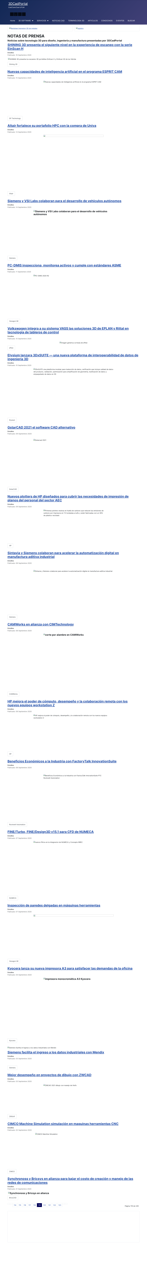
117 (29, 1205)
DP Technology (15, 118)
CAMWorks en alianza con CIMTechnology (41, 624)
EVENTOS (120, 21)
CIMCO (12, 1171)
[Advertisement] (69, 1227)
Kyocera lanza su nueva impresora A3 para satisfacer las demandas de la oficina (70, 968)
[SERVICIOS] (47, 20)
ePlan (11, 348)
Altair (11, 194)
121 (49, 1205)
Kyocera (12, 1041)
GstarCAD (13, 489)
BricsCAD (12, 1198)
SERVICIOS (41, 21)
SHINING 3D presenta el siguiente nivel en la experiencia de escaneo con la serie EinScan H (70, 47)
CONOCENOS (106, 21)
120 (44, 1205)
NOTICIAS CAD (58, 21)
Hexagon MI (13, 321)
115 (20, 1205)
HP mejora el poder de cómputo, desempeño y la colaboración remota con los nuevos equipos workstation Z (68, 703)
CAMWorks (13, 694)
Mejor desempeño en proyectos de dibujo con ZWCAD (49, 1075)
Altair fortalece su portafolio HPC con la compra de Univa (52, 126)
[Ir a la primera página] (9, 1204)
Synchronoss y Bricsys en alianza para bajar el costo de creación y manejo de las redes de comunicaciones (70, 1180)
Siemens (12, 258)
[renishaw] (23, 28)
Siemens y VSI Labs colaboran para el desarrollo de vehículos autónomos (64, 201)
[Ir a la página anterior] (11, 1204)
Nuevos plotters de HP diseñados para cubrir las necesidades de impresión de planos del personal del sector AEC (68, 498)
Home (12, 21)
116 (25, 1205)
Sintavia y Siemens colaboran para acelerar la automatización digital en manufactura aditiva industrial (63, 555)
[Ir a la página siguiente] (63, 1204)
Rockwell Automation (17, 824)
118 (34, 1205)
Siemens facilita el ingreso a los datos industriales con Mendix (56, 1052)
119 (39, 1205)
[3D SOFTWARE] (32, 20)
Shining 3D (13, 64)
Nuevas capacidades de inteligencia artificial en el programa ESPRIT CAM (65, 72)
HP (10, 546)
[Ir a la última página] (66, 1204)
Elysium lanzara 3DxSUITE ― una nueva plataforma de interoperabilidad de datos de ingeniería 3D (73, 357)
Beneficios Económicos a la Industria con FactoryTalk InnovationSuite (62, 761)
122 (54, 1205)
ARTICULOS (93, 21)
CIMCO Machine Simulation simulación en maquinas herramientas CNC (63, 1124)
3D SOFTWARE (24, 21)
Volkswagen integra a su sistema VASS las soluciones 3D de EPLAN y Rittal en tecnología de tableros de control (68, 330)
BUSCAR (131, 21)
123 (59, 1205)
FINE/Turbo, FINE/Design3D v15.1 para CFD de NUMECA (51, 832)
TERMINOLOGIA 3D (76, 21)
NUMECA (12, 898)
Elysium (12, 420)
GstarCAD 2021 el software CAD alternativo (41, 427)
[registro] (80, 28)
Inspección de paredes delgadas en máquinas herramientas (54, 905)
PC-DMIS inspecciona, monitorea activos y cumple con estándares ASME (64, 265)
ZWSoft (12, 1116)
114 (15, 1205)
